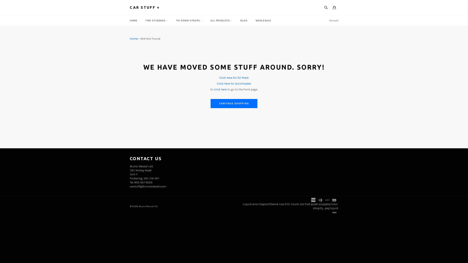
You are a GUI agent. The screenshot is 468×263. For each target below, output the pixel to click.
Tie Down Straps (188, 20)
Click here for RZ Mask (234, 77)
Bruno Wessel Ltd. (148, 206)
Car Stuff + (145, 7)
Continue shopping (234, 103)
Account (333, 20)
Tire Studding (155, 20)
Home (133, 20)
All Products (220, 20)
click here (220, 89)
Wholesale (263, 20)
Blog (243, 20)
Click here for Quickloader (234, 83)
